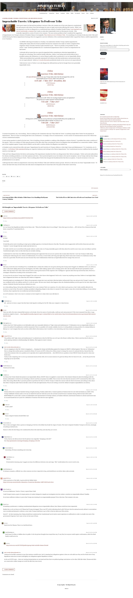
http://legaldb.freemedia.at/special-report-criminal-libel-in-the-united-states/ (41, 314)
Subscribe (103, 53)
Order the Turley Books (80, 1)
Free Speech (77, 13)
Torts (87, 13)
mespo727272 (7, 336)
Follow (50, 71)
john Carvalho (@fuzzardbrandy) (11, 347)
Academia (63, 13)
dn (3, 310)
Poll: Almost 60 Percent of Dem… (119, 138)
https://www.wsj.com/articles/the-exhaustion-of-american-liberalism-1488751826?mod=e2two (28, 482)
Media (72, 13)
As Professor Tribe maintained (16, 149)
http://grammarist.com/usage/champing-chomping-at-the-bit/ (23, 441)
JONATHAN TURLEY (51, 6)
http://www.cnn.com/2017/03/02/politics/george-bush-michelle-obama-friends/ (27, 545)
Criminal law (51, 13)
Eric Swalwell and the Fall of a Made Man (109, 116)
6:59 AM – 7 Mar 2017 (44, 81)
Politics (67, 13)
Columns (92, 13)
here (105, 103)
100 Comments (94, 188)
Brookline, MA (60, 81)
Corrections (69, 1)
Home (49, 1)
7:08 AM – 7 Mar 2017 (50, 122)
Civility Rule (54, 1)
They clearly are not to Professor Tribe (54, 35)
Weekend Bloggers (61, 1)
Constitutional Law (43, 13)
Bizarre (57, 13)
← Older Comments (8, 211)
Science (83, 13)
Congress (15, 18)
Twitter (95, 5)
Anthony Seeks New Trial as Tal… (113, 141)
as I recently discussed (43, 60)
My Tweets (102, 58)
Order (101, 81)
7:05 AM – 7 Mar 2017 (50, 102)
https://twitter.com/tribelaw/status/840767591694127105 (18, 218)
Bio (73, 1)
